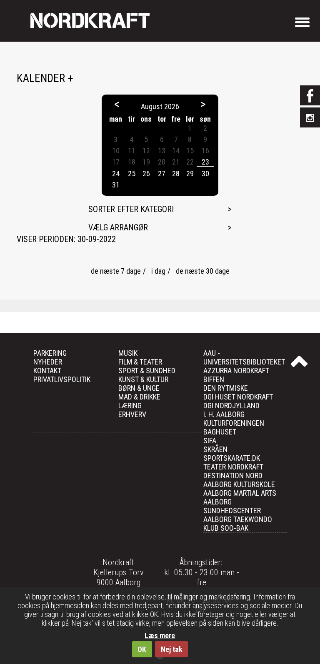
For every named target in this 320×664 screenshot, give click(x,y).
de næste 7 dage (116, 271)
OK (142, 649)
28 (176, 173)
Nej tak (171, 649)
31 (116, 184)
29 (190, 173)
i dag (158, 271)
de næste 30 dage (203, 271)
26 (146, 173)
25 (131, 173)
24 (116, 173)
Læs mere (160, 635)
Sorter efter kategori (131, 209)
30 (205, 173)
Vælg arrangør (118, 227)
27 (161, 173)
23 (205, 161)
